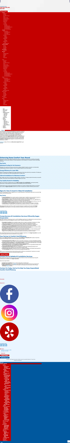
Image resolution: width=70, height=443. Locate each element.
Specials (4, 439)
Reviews (4, 118)
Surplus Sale (5, 97)
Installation (5, 37)
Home (4, 364)
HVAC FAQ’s (6, 435)
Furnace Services (7, 390)
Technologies (5, 113)
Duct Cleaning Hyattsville (7, 388)
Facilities (4, 55)
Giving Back (4, 54)
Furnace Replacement (7, 34)
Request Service (3, 363)
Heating (4, 389)
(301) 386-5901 (3, 213)
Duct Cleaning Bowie (7, 386)
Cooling (3, 12)
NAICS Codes (5, 114)
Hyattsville (5, 40)
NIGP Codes (5, 115)
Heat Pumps (4, 35)
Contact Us (4, 127)
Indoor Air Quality (5, 44)
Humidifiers (4, 95)
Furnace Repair (6, 393)
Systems (5, 36)
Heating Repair (5, 38)
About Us (3, 51)
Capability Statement (6, 112)
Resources (4, 119)
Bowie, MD (7, 379)
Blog (3, 52)
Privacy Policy (5, 57)
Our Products (4, 49)
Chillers (5, 370)
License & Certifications (5, 117)
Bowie (5, 39)
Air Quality (4, 46)
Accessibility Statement (27, 359)
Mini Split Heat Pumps (6, 90)
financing (7, 265)
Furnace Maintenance (6, 392)
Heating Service (5, 41)
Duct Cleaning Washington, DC (7, 383)
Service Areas (5, 110)
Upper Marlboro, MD (7, 381)
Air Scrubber (5, 47)
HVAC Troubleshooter (6, 437)
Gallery (4, 56)
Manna (5, 120)
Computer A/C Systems (6, 374)
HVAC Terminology (5, 434)
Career (4, 422)
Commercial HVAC (6, 372)
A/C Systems (5, 13)
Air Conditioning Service (6, 15)
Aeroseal (4, 45)
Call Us (1, 362)
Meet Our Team (5, 109)
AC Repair (4, 14)
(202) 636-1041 (3, 7)
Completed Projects (5, 53)
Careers (4, 111)
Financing (5, 438)
